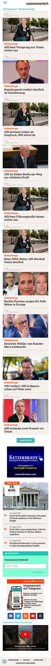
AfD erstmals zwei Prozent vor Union (24, 429)
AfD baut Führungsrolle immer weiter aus (24, 218)
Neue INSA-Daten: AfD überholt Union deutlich (24, 260)
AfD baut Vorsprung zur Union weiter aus (24, 48)
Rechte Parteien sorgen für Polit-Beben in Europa (25, 302)
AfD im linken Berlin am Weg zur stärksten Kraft (23, 175)
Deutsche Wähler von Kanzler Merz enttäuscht (23, 345)
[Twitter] (18, 616)
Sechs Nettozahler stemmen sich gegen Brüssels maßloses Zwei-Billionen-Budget (28, 518)
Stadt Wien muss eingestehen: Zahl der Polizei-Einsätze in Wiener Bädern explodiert (28, 532)
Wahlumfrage (11, 43)
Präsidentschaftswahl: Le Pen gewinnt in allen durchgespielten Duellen (27, 544)
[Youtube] (33, 616)
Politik (6, 14)
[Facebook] (11, 616)
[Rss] (25, 616)
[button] (5, 2)
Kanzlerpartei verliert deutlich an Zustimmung (24, 91)
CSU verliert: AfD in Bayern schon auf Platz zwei (21, 387)
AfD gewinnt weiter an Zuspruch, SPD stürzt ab (19, 133)
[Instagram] (40, 616)
